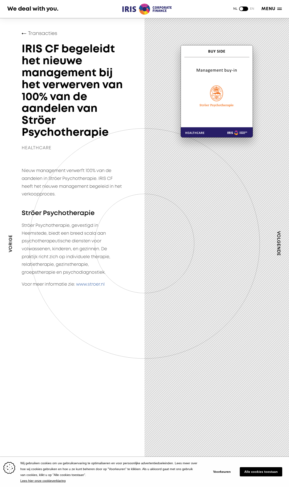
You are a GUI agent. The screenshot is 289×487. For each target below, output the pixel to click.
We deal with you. (32, 8)
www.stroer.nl (90, 284)
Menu (268, 9)
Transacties (42, 33)
